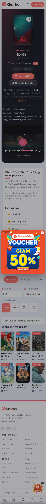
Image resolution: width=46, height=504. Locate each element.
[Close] (42, 232)
